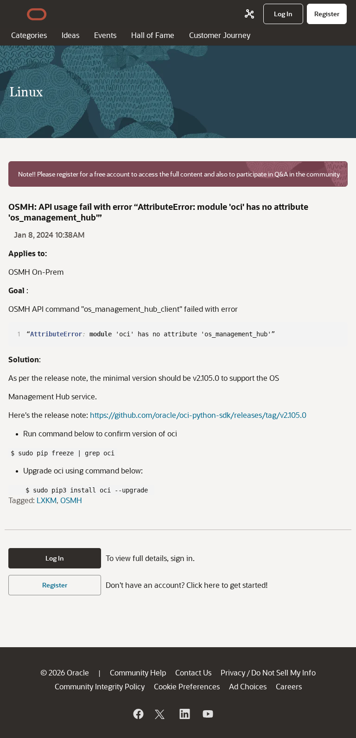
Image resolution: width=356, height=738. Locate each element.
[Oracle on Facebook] (138, 713)
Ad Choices (248, 686)
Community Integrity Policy (100, 686)
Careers (289, 686)
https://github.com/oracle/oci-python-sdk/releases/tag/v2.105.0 (198, 415)
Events (105, 35)
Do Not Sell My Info (283, 672)
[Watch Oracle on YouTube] (207, 713)
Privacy (233, 672)
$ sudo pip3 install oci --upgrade (81, 489)
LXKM (47, 500)
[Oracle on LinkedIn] (184, 713)
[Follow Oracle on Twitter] (161, 713)
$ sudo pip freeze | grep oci (62, 452)
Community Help (138, 672)
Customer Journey (219, 35)
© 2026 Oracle (64, 672)
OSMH (71, 500)
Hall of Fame (152, 35)
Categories (29, 35)
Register (54, 584)
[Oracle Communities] (249, 13)
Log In (54, 558)
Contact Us (193, 672)
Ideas (70, 35)
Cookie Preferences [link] (187, 686)
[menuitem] (283, 14)
